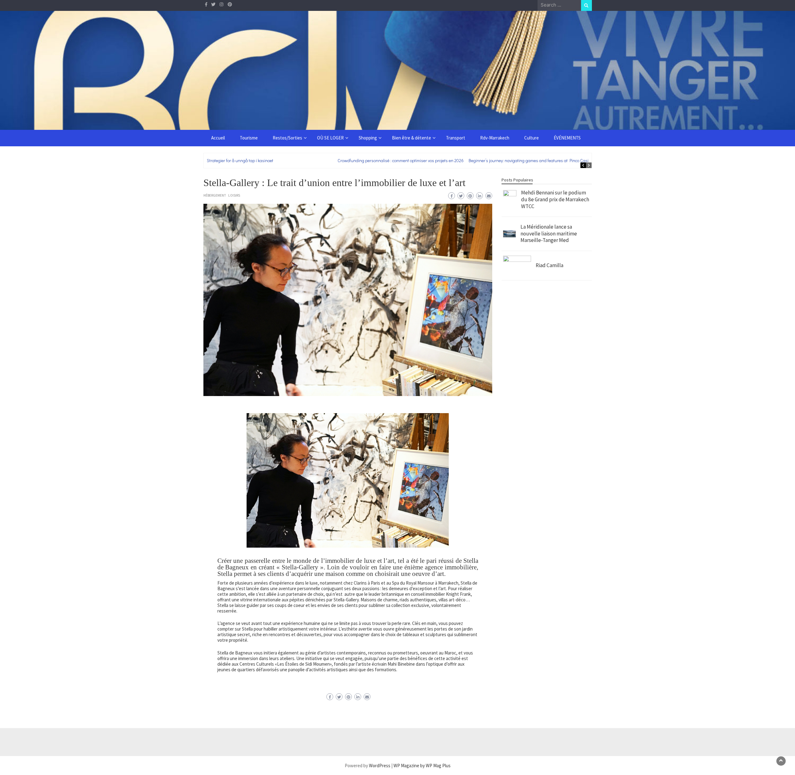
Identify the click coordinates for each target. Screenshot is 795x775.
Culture (531, 138)
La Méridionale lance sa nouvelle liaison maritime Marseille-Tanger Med (548, 233)
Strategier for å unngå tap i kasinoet (240, 160)
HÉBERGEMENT (214, 195)
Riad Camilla (549, 265)
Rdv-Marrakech (494, 138)
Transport (455, 138)
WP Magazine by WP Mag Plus (422, 765)
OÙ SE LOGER (330, 138)
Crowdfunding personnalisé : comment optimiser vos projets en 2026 (401, 160)
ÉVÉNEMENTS (567, 138)
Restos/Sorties (287, 138)
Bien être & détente (411, 138)
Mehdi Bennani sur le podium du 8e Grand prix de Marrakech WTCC (555, 199)
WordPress (379, 765)
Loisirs (234, 195)
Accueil (218, 138)
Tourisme (249, 138)
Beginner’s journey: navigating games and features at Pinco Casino (531, 160)
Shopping (368, 138)
